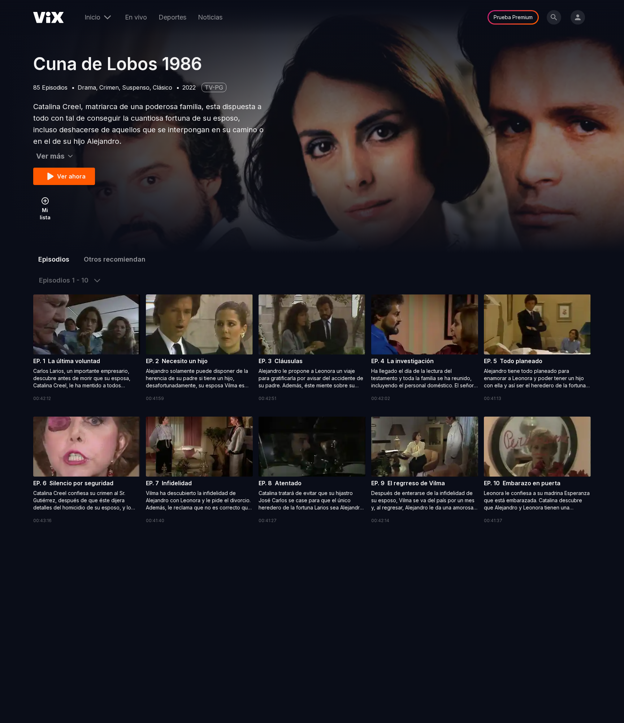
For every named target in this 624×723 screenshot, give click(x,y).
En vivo (136, 17)
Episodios (53, 259)
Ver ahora (71, 176)
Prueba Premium (513, 17)
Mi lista (45, 213)
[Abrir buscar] (554, 17)
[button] (86, 348)
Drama (87, 87)
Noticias (210, 17)
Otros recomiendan (115, 259)
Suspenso (136, 87)
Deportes (172, 17)
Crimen (109, 87)
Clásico (162, 87)
